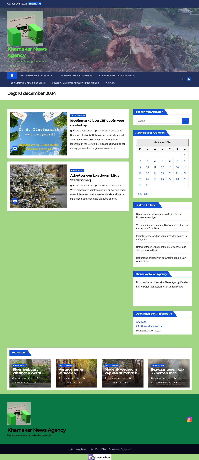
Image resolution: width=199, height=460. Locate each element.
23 (140, 179)
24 (147, 179)
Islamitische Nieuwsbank (76, 75)
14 (177, 167)
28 (177, 179)
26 (162, 179)
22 (185, 173)
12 (162, 167)
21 (177, 173)
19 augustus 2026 (71, 378)
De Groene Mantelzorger (36, 75)
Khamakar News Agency (110, 131)
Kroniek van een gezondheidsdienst (75, 83)
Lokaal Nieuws (19, 365)
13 (170, 167)
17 (147, 173)
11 (155, 167)
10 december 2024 (83, 131)
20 (170, 173)
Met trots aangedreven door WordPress (84, 449)
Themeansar (126, 449)
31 (147, 185)
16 (140, 173)
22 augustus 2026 (25, 378)
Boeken (110, 83)
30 (140, 185)
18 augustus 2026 (117, 378)
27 (170, 179)
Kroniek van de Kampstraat (117, 75)
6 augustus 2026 (163, 378)
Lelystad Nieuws (78, 115)
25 (155, 179)
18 (155, 173)
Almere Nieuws (77, 170)
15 (185, 167)
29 (185, 179)
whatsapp (141, 322)
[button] (183, 79)
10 (147, 167)
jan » (146, 194)
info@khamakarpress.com (149, 326)
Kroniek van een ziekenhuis (28, 83)
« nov (139, 194)
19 (162, 173)
